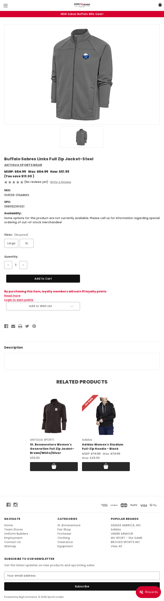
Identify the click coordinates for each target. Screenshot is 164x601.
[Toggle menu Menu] (5, 5)
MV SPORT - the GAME (126, 538)
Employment (13, 538)
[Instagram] (15, 505)
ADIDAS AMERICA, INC (126, 525)
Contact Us (12, 542)
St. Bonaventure (68, 525)
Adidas (116, 529)
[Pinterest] (34, 326)
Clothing (63, 538)
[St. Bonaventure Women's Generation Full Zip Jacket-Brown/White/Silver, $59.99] (54, 416)
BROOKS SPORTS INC (125, 542)
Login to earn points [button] (18, 300)
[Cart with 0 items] (160, 5)
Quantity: (11, 257)
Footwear (64, 534)
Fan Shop (64, 529)
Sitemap (10, 546)
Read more (12, 296)
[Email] (13, 326)
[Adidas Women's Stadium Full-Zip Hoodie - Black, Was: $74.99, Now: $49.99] (106, 416)
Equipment (65, 546)
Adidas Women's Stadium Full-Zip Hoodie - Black (102, 447)
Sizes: (16, 235)
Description (13, 347)
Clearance (65, 542)
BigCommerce (28, 597)
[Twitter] (27, 326)
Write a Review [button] (60, 182)
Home (8, 525)
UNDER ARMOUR (122, 534)
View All (116, 546)
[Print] (20, 326)
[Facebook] (6, 326)
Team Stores (13, 529)
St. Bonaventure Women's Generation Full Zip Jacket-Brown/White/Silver (52, 449)
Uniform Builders (16, 534)
